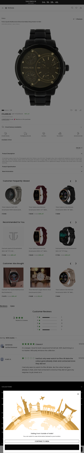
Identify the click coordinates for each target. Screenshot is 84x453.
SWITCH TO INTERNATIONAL (42, 447)
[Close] (42, 393)
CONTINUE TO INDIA (42, 441)
